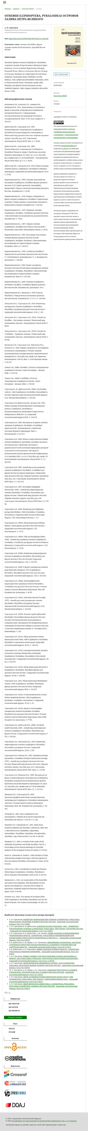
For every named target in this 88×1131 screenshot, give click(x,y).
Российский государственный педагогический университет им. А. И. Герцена (44, 1121)
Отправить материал (15, 1017)
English (12, 1029)
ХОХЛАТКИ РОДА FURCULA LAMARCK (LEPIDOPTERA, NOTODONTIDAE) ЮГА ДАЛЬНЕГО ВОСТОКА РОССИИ (43, 971)
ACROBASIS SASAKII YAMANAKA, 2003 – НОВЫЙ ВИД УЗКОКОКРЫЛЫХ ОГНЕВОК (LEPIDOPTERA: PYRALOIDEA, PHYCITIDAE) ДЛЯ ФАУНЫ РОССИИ (46, 927)
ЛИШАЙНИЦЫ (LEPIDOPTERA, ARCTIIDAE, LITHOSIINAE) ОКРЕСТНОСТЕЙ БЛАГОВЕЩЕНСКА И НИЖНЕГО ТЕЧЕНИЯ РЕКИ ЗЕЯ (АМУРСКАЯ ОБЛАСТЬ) (45, 944)
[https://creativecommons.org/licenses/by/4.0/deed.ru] (15, 1062)
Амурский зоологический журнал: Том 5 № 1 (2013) (41, 973)
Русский (12, 1032)
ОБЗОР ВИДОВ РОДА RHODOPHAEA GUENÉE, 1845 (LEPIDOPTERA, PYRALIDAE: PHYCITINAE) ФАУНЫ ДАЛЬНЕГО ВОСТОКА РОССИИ (42, 964)
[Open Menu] (4, 2)
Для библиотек (14, 1011)
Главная (8, 9)
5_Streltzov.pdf (62, 74)
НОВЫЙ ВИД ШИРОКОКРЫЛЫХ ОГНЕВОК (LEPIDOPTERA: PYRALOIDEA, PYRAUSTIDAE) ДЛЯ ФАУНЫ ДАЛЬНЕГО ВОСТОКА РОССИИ (44, 920)
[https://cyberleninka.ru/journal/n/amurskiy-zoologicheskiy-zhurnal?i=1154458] (15, 1097)
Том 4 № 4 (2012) (28, 9)
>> (10, 992)
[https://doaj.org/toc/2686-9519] (15, 1109)
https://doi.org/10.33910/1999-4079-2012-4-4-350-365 (28, 39)
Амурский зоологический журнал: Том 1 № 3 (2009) (31, 931)
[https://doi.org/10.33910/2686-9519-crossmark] (15, 1077)
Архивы (16, 9)
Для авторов (13, 1007)
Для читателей (14, 1004)
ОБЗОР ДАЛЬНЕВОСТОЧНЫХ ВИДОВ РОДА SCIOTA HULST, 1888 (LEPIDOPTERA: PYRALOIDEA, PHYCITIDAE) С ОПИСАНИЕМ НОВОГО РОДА (41, 978)
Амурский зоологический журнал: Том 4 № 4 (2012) (49, 947)
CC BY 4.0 (65, 148)
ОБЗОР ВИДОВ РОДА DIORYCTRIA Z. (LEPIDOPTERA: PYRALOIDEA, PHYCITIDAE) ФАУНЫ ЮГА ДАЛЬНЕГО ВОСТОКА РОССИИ (42, 985)
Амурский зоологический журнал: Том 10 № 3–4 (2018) (31, 961)
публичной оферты (68, 146)
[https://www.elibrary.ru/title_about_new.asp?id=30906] (15, 1086)
